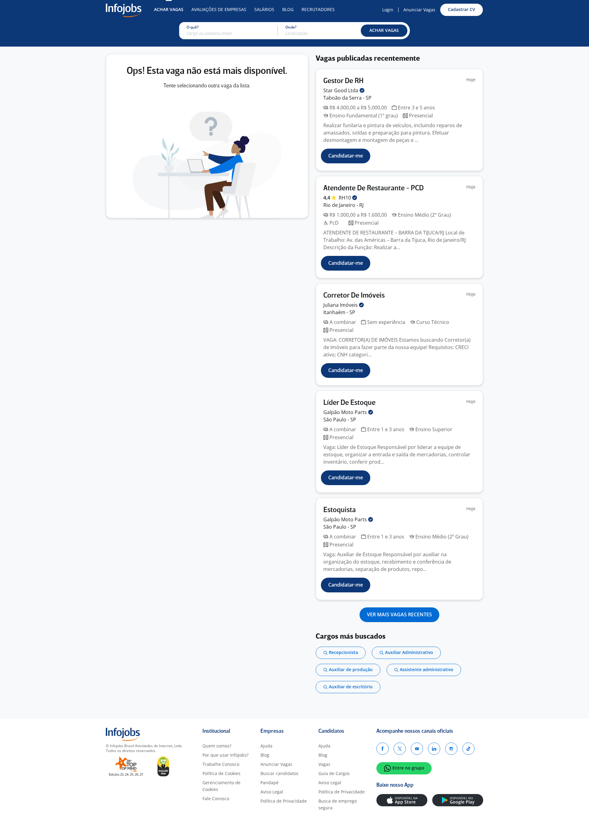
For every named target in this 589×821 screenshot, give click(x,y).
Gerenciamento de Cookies (221, 786)
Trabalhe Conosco (220, 764)
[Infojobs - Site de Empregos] (123, 9)
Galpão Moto (345, 412)
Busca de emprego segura (337, 804)
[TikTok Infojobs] (468, 749)
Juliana (341, 305)
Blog (288, 9)
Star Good (341, 90)
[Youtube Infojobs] (417, 749)
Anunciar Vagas (419, 10)
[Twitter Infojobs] (400, 749)
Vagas (324, 764)
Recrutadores (318, 9)
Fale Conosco (215, 798)
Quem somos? (216, 746)
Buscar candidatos (279, 773)
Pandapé (269, 782)
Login (387, 10)
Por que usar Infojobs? (225, 755)
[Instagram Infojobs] (451, 749)
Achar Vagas (168, 9)
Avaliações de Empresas (218, 9)
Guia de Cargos (334, 773)
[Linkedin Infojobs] (434, 749)
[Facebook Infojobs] (382, 749)
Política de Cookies (221, 773)
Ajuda (266, 746)
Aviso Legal (271, 792)
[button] (384, 31)
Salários (264, 9)
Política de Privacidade (283, 801)
